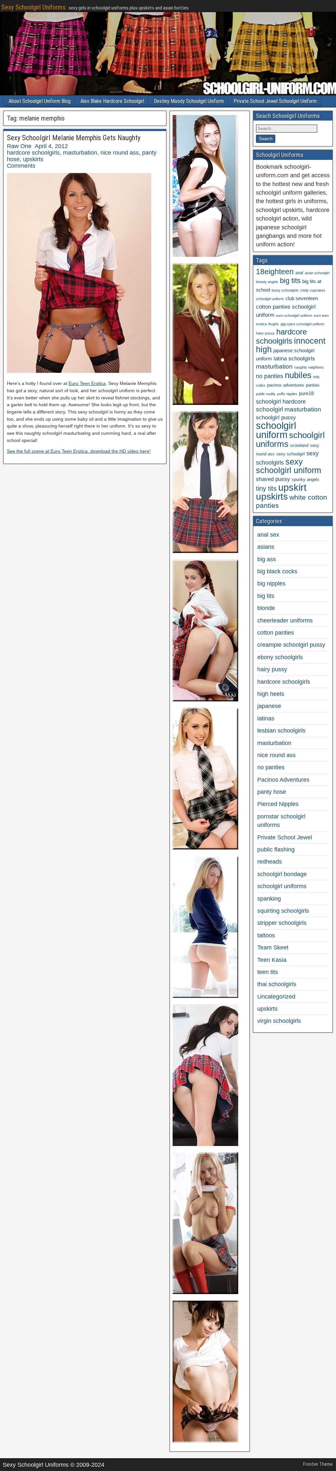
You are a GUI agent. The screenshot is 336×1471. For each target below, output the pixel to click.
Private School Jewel (284, 837)
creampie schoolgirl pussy (291, 644)
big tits (290, 281)
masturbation (80, 152)
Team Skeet (272, 947)
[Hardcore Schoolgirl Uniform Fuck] (205, 255)
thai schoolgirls (276, 984)
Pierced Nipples (278, 804)
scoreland (299, 445)
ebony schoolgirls (280, 657)
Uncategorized (276, 996)
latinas (265, 718)
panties (313, 385)
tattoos (266, 935)
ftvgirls (273, 324)
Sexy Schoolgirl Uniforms (33, 7)
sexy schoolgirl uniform (288, 466)
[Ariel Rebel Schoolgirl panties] (205, 1440)
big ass (266, 559)
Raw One (19, 146)
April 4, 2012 (51, 146)
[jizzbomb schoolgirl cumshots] (205, 847)
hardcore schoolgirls (33, 152)
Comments (21, 165)
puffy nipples (287, 394)
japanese (269, 706)
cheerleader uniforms (285, 620)
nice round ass (119, 152)
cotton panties (275, 632)
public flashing (276, 849)
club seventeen (301, 298)
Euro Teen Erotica (87, 383)
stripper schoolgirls (281, 923)
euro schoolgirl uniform (294, 315)
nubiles (298, 375)
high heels (270, 694)
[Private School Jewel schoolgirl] (205, 403)
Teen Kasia (271, 960)
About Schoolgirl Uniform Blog (40, 101)
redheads (269, 861)
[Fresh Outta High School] (205, 551)
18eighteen (275, 271)
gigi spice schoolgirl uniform (302, 324)
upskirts (33, 159)
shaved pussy (273, 479)
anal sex (268, 534)
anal (299, 272)
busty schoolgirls (285, 290)
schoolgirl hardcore (281, 401)
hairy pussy (265, 333)
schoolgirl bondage (282, 874)
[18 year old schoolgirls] (205, 996)
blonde (266, 608)
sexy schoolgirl (290, 453)
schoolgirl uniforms (290, 439)
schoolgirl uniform (276, 430)
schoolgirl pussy (276, 417)
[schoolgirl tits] (205, 1292)
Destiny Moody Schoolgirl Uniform (189, 101)
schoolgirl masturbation (288, 409)
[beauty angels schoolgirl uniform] (205, 699)
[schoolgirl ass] (205, 1144)
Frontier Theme (318, 1464)
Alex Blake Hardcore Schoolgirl (112, 101)
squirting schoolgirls (283, 910)
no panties (269, 376)
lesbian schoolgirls (281, 730)
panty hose (271, 792)
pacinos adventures (285, 385)
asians (265, 547)
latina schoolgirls (294, 358)
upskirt (292, 487)
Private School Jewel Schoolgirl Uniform (275, 101)
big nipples (271, 583)
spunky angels (305, 479)
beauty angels (267, 282)
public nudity (266, 394)
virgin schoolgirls (279, 1021)
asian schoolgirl (317, 273)
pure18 (306, 393)
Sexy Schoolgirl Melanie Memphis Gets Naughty (73, 138)
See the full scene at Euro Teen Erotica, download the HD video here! (79, 451)
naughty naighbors (309, 367)
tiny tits (266, 488)
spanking (269, 898)
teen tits (267, 972)
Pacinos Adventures (283, 779)
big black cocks (277, 571)
